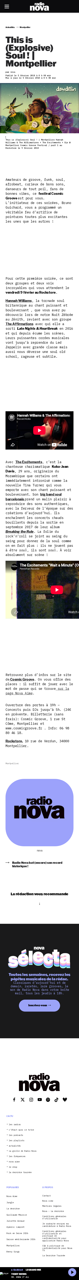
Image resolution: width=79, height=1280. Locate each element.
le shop (13, 1167)
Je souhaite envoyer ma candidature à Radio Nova (56, 1225)
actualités (15, 1146)
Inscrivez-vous (37, 1005)
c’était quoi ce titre (21, 1130)
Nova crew (47, 1201)
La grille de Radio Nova (22, 1151)
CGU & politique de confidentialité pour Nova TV (57, 1248)
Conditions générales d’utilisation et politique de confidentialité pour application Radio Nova (55, 1236)
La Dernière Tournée (53, 1255)
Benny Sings (13, 1251)
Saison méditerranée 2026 (20, 1239)
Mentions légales (51, 1206)
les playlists (16, 1140)
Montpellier (12, 763)
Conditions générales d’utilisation (54, 1217)
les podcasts (16, 1135)
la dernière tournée (20, 1172)
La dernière (13, 1208)
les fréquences (17, 1156)
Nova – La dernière (53, 1211)
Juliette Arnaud (15, 1220)
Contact (46, 1196)
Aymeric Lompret (15, 1227)
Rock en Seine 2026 (17, 1233)
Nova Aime (11, 1196)
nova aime (14, 1162)
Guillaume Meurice (16, 1214)
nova (39, 850)
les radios (15, 1124)
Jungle (10, 1202)
